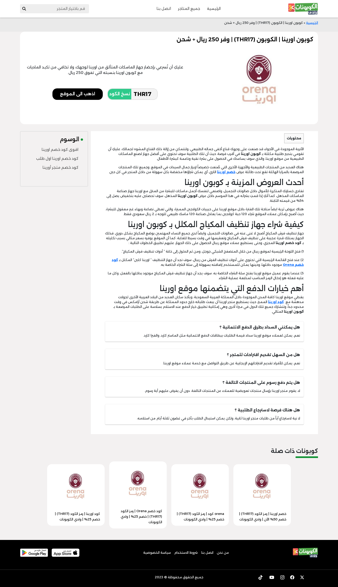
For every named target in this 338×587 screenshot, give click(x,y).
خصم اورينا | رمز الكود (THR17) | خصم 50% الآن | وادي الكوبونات (262, 516)
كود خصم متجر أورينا (60, 167)
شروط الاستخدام (186, 552)
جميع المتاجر (189, 8)
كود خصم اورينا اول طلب (57, 158)
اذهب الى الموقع (77, 93)
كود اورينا (276, 302)
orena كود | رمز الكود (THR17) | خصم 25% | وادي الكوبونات (200, 516)
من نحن (223, 552)
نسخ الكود (119, 93)
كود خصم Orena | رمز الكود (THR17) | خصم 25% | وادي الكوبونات (141, 516)
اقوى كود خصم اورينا (60, 149)
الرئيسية (214, 8)
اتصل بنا (164, 8)
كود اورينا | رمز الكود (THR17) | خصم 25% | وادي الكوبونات (77, 516)
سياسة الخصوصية (157, 552)
